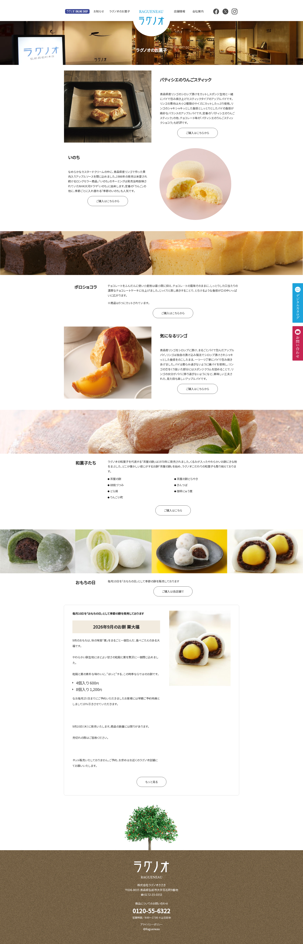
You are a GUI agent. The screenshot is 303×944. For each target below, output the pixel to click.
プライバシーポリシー (151, 924)
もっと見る (151, 782)
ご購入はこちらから (197, 133)
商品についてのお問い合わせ (151, 903)
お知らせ (98, 11)
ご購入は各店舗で (173, 591)
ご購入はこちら (173, 510)
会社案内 (198, 11)
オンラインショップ (77, 11)
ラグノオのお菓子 (119, 11)
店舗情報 (179, 11)
